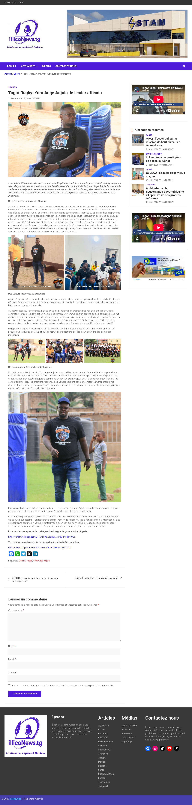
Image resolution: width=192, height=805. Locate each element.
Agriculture (103, 725)
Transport (103, 786)
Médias (46, 66)
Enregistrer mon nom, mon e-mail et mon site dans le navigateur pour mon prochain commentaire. (63, 685)
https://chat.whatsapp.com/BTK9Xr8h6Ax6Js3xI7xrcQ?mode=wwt (41, 536)
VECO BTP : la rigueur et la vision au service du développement (35, 580)
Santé (149, 135)
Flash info (126, 729)
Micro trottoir (128, 737)
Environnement (154, 154)
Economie (151, 185)
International (104, 749)
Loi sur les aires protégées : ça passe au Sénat (164, 159)
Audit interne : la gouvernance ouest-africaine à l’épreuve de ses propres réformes (165, 193)
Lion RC (22, 561)
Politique (102, 766)
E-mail (12, 659)
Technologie (104, 782)
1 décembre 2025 (16, 98)
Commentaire (16, 610)
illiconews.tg (15, 798)
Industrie (102, 745)
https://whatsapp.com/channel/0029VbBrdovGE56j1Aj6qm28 (39, 547)
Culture (101, 729)
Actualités (28, 66)
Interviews (127, 733)
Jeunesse (103, 753)
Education (103, 737)
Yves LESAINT (33, 98)
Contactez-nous (65, 66)
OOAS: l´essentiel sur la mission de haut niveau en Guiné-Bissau (163, 142)
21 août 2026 (152, 149)
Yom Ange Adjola (41, 561)
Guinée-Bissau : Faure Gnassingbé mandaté (96, 578)
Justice (101, 757)
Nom (11, 646)
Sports (12, 87)
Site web (12, 672)
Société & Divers (106, 774)
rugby (29, 561)
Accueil (11, 66)
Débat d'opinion (129, 725)
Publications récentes (149, 130)
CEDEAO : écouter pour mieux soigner (165, 174)
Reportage (127, 741)
